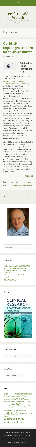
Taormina (6, 415)
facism (11, 401)
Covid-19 (9, 186)
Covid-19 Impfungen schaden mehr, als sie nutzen (18, 48)
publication (25, 408)
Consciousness (8, 399)
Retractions (19, 410)
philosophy (19, 408)
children (29, 393)
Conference (24, 395)
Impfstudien (27, 186)
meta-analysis (8, 406)
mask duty (8, 403)
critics (25, 399)
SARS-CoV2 (11, 413)
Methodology (8, 435)
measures (28, 403)
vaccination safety (12, 422)
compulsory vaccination (15, 395)
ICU (25, 401)
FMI (14, 401)
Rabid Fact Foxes (10, 279)
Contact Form (15, 438)
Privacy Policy (28, 435)
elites (28, 399)
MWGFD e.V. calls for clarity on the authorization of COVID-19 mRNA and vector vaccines (17, 270)
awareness (18, 393)
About (28, 432)
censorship (24, 393)
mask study (15, 403)
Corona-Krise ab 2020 (13, 182)
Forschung (27, 182)
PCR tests (13, 408)
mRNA (28, 406)
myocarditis (7, 408)
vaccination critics (14, 418)
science (20, 413)
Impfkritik (18, 186)
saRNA (24, 410)
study (30, 413)
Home (8, 432)
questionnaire (7, 410)
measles (24, 403)
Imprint (23, 438)
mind (13, 406)
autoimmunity (11, 393)
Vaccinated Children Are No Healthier (17, 265)
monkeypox (23, 406)
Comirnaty (6, 395)
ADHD (6, 393)
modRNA (17, 406)
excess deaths (7, 401)
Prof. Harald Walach (18, 16)
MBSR (20, 403)
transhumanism (13, 416)
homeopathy (20, 401)
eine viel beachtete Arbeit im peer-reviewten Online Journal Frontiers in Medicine (17, 81)
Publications (17, 435)
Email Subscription (18, 432)
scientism (25, 413)
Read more (29, 175)
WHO (22, 422)
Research (13, 410)
